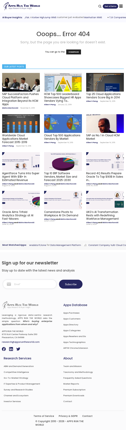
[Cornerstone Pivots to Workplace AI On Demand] (63, 200)
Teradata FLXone (36, 245)
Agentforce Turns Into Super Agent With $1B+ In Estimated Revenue (20, 176)
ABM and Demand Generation (19, 366)
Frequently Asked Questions (77, 378)
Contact (67, 401)
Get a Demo (110, 6)
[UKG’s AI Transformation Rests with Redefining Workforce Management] (105, 200)
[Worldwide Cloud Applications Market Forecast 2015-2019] (21, 123)
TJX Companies (116, 17)
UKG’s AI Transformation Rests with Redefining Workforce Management (102, 215)
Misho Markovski (10, 108)
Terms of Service (43, 416)
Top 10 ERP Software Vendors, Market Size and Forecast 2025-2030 (60, 176)
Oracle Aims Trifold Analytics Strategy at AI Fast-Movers (17, 215)
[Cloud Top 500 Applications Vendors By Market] (63, 123)
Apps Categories (72, 330)
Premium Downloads (73, 395)
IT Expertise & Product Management (22, 383)
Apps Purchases (71, 312)
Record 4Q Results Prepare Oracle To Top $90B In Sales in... (104, 176)
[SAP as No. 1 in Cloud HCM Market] (105, 123)
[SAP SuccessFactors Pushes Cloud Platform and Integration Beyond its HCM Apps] (21, 82)
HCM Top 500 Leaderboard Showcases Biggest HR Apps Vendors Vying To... (62, 97)
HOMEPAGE (74, 52)
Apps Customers (71, 318)
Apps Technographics (74, 342)
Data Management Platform (64, 245)
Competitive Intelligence (16, 372)
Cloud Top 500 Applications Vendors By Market (62, 137)
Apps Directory (70, 324)
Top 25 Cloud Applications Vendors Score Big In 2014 (103, 95)
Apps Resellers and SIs (74, 336)
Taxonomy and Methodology (78, 372)
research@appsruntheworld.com (20, 342)
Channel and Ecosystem (16, 395)
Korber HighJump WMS (43, 17)
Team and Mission (72, 366)
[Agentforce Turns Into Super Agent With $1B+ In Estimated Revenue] (21, 161)
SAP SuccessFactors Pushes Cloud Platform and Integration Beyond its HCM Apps (20, 99)
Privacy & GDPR (68, 416)
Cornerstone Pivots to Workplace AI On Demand (61, 213)
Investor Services (12, 401)
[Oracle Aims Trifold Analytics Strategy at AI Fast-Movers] (21, 200)
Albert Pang (50, 104)
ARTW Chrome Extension (75, 348)
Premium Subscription (74, 389)
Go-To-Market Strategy (16, 378)
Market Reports (71, 383)
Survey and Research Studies (18, 389)
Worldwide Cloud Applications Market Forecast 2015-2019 (15, 139)
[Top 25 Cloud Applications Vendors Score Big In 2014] (105, 82)
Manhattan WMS (92, 17)
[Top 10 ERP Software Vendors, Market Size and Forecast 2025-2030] (63, 161)
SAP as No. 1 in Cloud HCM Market (103, 137)
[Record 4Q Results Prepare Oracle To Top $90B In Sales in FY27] (105, 161)
